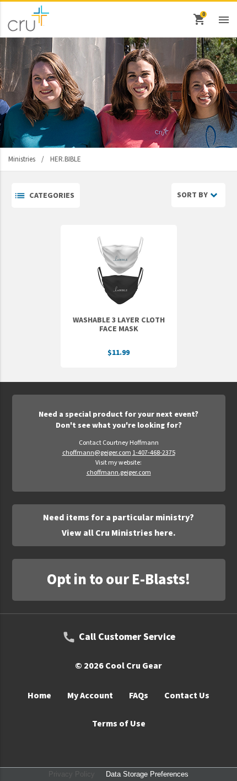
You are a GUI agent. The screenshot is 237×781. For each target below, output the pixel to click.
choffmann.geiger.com (119, 472)
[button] (224, 19)
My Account (90, 696)
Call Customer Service (127, 637)
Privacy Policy (72, 774)
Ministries (21, 159)
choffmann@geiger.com (96, 452)
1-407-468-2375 (153, 452)
